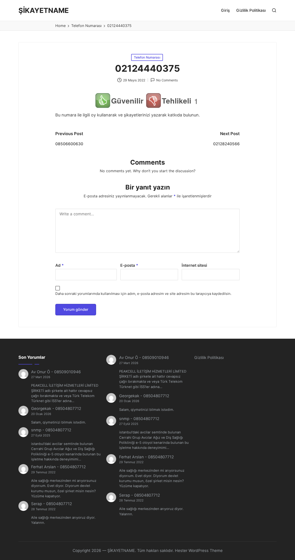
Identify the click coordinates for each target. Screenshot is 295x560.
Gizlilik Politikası (209, 357)
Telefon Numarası (147, 57)
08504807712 (68, 408)
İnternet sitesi (194, 265)
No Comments (167, 80)
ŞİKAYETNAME (43, 10)
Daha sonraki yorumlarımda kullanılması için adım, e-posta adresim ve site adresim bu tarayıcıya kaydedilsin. (143, 293)
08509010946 (67, 372)
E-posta (129, 265)
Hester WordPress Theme (199, 550)
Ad (59, 265)
